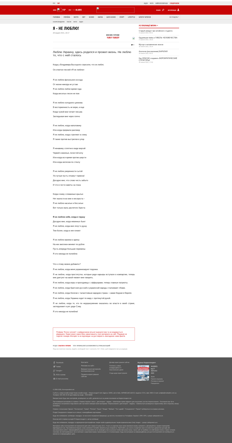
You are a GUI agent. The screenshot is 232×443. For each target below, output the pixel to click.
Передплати (155, 383)
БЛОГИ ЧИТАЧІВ (145, 17)
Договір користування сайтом (119, 362)
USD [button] (70, 10)
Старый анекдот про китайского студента (155, 31)
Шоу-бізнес (111, 17)
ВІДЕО (146, 3)
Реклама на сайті (87, 366)
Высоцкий (106, 346)
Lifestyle (131, 17)
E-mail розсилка (62, 379)
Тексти (69, 22)
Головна (56, 17)
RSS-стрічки (60, 375)
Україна (67, 17)
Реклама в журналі (157, 381)
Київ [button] (54, 10)
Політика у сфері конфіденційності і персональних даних (116, 368)
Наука (100, 17)
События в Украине (64, 346)
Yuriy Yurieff (113, 37)
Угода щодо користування (118, 373)
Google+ (59, 371)
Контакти (84, 362)
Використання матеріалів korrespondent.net (91, 370)
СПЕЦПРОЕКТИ (174, 3)
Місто (76, 17)
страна (100, 346)
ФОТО (151, 3)
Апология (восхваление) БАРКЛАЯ (153, 51)
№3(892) (154, 366)
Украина (79, 346)
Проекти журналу (157, 379)
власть (84, 346)
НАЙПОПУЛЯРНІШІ (161, 3)
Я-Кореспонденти (58, 22)
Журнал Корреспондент (146, 363)
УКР (58, 3)
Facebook (59, 363)
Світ (83, 17)
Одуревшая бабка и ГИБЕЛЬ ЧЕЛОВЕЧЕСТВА (158, 38)
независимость (92, 346)
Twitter (58, 367)
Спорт (121, 17)
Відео (81, 22)
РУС (54, 3)
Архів (153, 376)
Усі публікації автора (147, 25)
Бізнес (91, 17)
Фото (75, 22)
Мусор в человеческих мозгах (151, 45)
